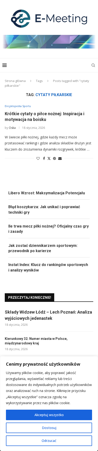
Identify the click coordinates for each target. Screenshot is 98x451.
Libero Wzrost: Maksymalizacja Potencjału (46, 193)
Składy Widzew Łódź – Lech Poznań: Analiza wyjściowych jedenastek (48, 315)
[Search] (93, 65)
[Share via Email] (60, 158)
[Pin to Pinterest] (54, 158)
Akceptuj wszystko (49, 415)
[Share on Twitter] (49, 158)
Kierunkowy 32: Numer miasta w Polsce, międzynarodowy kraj (36, 341)
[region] (49, 403)
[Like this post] (38, 158)
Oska (12, 128)
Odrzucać (49, 440)
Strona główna (15, 81)
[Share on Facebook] (44, 158)
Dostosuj (49, 427)
